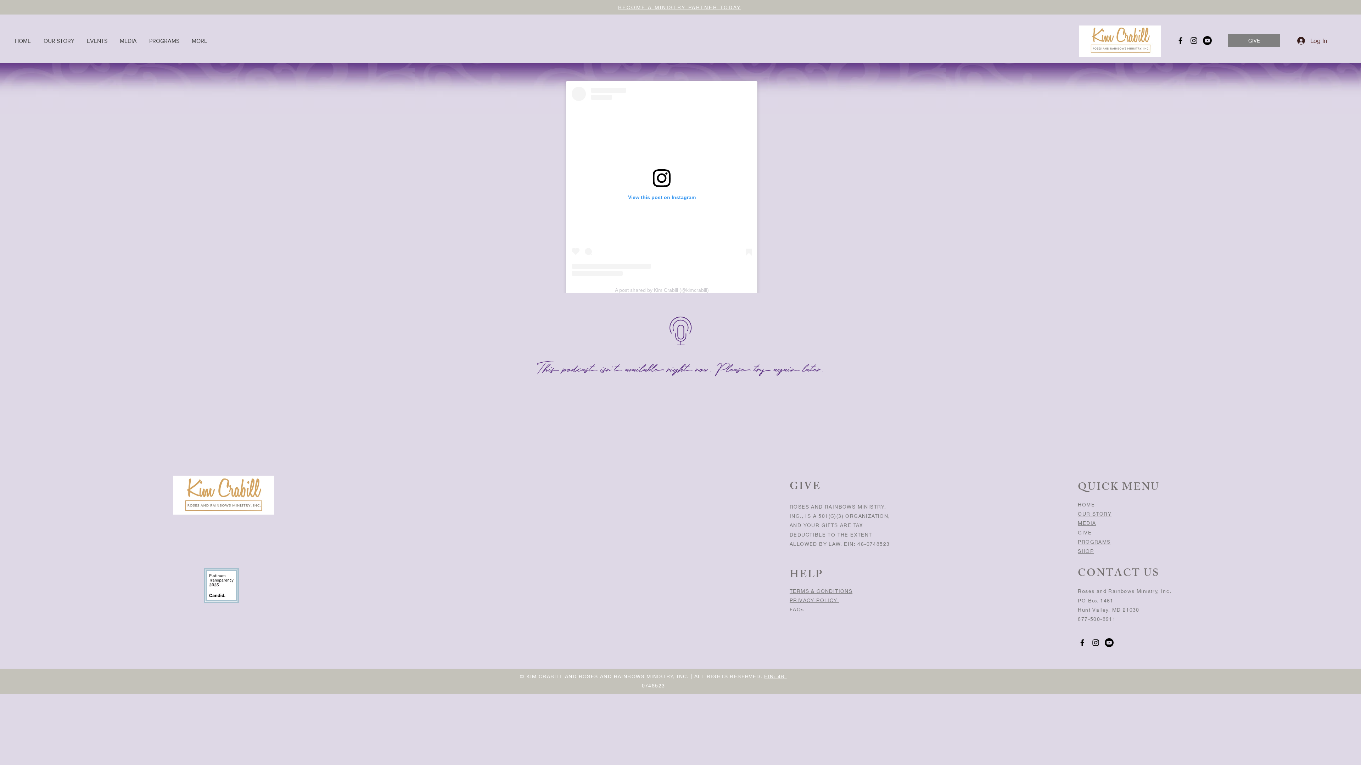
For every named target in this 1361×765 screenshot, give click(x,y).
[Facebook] (1180, 40)
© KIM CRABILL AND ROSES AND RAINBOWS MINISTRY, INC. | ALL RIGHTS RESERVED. (642, 676)
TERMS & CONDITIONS (821, 591)
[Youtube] (1207, 40)
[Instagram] (1193, 40)
